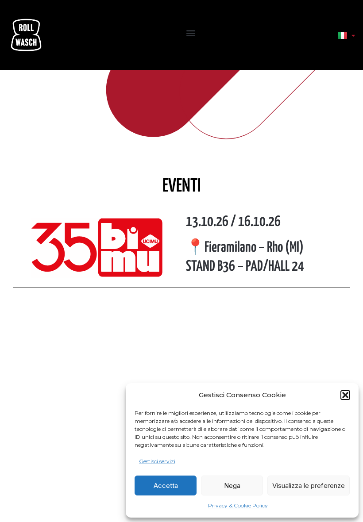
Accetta (166, 485)
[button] (345, 395)
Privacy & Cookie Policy (238, 505)
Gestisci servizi (157, 461)
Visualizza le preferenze (308, 485)
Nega (232, 485)
